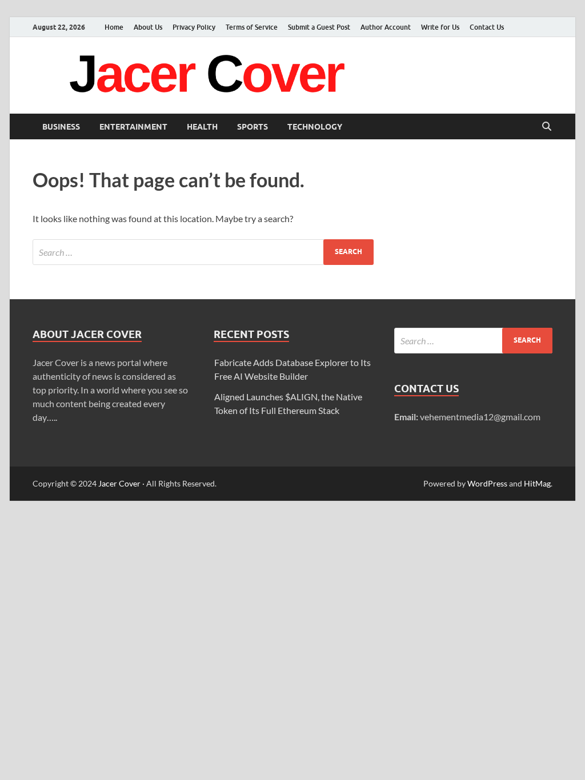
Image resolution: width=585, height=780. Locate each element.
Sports (252, 126)
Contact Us (487, 27)
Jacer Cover (119, 483)
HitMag (537, 483)
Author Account (385, 27)
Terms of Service (252, 27)
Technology (314, 126)
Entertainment (133, 126)
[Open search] (546, 127)
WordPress (487, 483)
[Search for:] (203, 252)
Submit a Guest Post (319, 27)
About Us (148, 27)
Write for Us (440, 27)
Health (202, 126)
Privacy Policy (194, 27)
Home (114, 27)
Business (61, 126)
